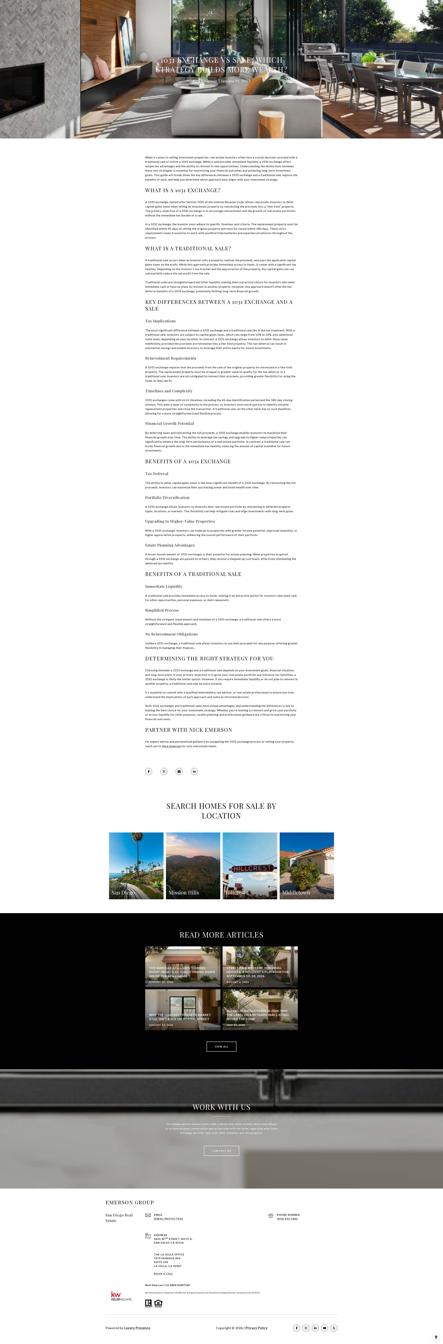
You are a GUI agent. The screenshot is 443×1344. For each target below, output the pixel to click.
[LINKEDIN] (315, 1328)
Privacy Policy (257, 1328)
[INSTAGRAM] (305, 1328)
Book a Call (163, 1273)
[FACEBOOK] (296, 1328)
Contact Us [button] (221, 1150)
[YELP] (334, 1328)
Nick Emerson (171, 746)
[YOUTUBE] (324, 1328)
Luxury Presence (137, 1328)
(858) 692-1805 (287, 1218)
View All (221, 1046)
